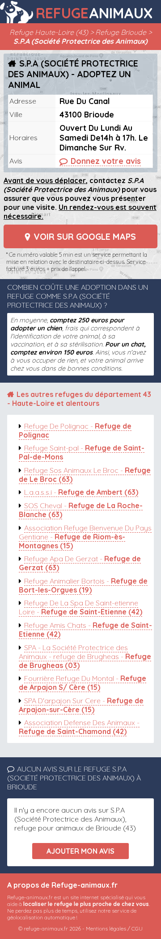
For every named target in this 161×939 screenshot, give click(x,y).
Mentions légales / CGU (114, 928)
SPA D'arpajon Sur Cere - (81, 705)
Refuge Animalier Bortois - (83, 585)
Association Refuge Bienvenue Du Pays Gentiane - (85, 536)
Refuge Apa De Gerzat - (80, 563)
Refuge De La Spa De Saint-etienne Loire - (80, 607)
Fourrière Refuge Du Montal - (82, 683)
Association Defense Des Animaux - (79, 727)
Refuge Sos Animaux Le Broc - (85, 475)
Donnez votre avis (106, 161)
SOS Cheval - (81, 510)
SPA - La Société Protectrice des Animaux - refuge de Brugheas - (85, 656)
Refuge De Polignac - (75, 430)
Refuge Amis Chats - (85, 630)
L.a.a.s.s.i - (81, 492)
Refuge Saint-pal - (81, 452)
